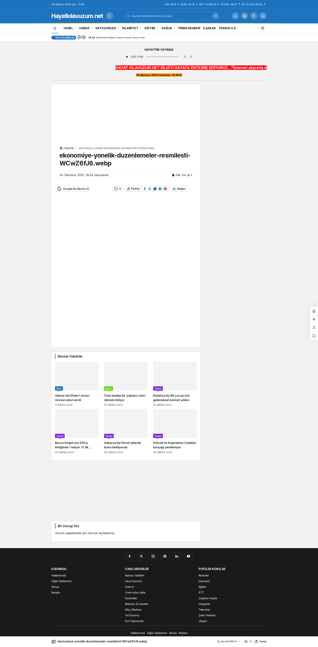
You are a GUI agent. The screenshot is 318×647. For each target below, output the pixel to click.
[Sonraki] (84, 37)
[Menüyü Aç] (109, 15)
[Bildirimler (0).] (314, 336)
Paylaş (263, 641)
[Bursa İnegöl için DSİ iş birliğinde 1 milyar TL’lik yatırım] (77, 431)
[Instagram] (153, 556)
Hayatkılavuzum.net (77, 15)
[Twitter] (141, 556)
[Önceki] (79, 37)
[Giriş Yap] (253, 15)
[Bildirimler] (263, 15)
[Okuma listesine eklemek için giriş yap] (194, 189)
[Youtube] (188, 556)
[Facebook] (129, 556)
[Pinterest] (164, 556)
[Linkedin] (176, 556)
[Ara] (235, 15)
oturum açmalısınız (101, 533)
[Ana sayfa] (54, 28)
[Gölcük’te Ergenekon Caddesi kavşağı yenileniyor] (175, 431)
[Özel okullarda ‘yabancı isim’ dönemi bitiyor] (126, 384)
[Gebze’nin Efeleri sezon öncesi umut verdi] (77, 384)
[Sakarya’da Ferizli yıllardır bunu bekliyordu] (126, 431)
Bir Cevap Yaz (68, 526)
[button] (244, 15)
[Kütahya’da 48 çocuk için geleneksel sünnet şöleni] (175, 384)
